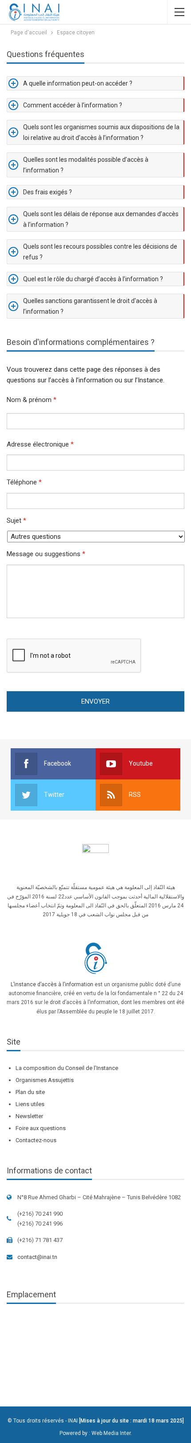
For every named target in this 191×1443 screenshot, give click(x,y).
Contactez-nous (36, 1140)
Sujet (16, 521)
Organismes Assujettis (45, 1080)
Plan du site (30, 1092)
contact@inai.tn (37, 1257)
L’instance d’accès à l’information (52, 984)
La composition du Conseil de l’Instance (67, 1068)
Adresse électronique (40, 444)
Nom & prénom (31, 400)
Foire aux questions (41, 1128)
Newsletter (29, 1116)
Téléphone (24, 482)
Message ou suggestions (46, 554)
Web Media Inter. (112, 1433)
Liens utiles (30, 1104)
